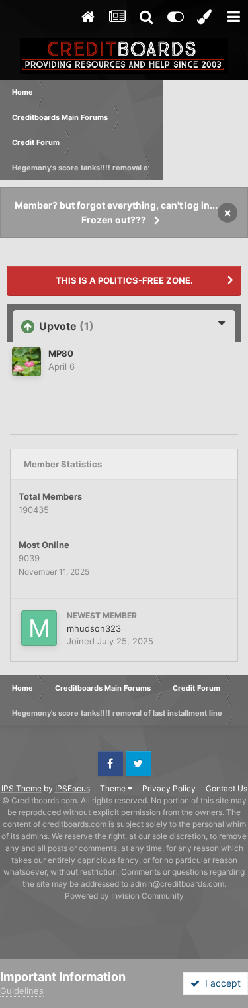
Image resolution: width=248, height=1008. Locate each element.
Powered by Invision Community (124, 896)
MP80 (60, 353)
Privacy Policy (169, 788)
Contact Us (226, 788)
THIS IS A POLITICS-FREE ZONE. (124, 280)
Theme (114, 788)
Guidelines (22, 990)
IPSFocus (72, 788)
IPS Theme (21, 788)
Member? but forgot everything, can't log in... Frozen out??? (116, 212)
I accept (220, 983)
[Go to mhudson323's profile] (39, 628)
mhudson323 (94, 628)
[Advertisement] (205, 130)
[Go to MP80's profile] (26, 361)
